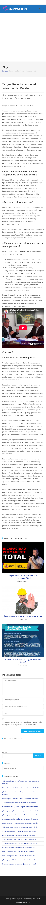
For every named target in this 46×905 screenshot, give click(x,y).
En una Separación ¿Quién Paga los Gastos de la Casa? (20, 819)
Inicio (7, 899)
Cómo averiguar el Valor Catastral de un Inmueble (18, 856)
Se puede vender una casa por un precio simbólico (19, 839)
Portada (5, 71)
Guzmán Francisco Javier (14, 95)
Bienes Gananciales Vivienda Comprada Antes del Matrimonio (22, 788)
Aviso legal (36, 899)
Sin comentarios (24, 98)
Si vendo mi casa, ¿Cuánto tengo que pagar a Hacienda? (20, 807)
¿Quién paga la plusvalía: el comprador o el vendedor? (20, 811)
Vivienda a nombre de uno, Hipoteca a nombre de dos (20, 827)
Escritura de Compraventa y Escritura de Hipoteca (18, 848)
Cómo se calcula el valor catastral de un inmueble (18, 835)
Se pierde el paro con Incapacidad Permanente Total (23, 576)
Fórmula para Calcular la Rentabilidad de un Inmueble (20, 799)
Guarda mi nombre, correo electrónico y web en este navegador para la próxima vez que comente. (22, 723)
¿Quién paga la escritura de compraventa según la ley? (20, 843)
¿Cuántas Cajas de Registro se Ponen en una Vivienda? (20, 823)
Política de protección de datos (21, 899)
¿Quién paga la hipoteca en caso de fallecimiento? (18, 860)
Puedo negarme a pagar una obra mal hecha (23, 616)
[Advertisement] (23, 37)
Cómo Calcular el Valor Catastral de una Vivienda (18, 852)
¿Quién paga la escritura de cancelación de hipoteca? (19, 815)
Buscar (4, 752)
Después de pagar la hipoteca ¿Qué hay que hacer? (19, 864)
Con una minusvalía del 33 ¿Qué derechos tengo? (23, 660)
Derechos (9, 98)
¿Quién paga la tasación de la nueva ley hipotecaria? (19, 831)
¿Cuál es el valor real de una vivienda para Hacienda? (19, 803)
